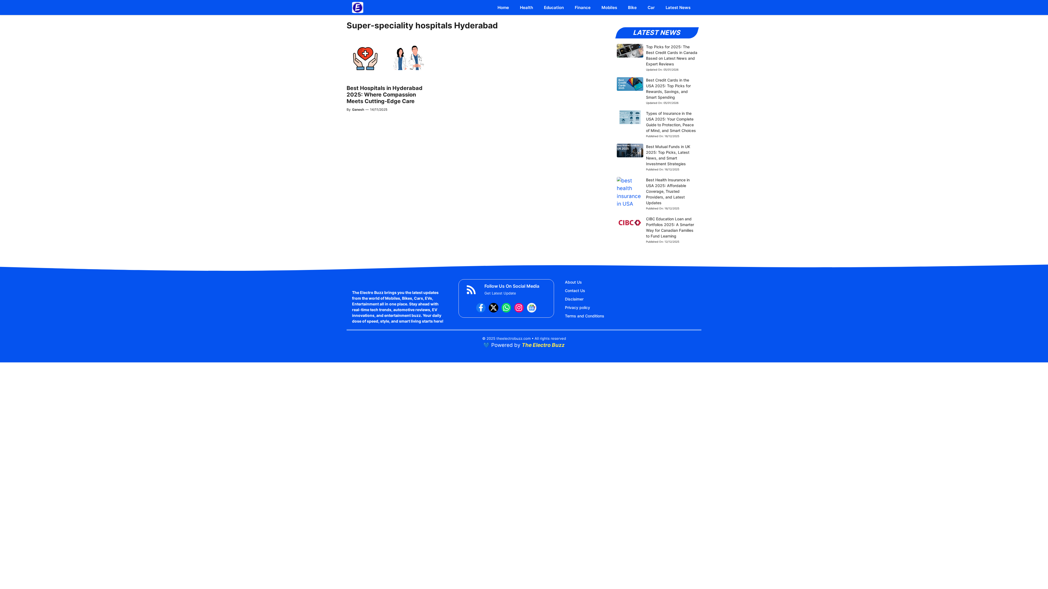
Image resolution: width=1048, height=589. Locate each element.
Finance (583, 7)
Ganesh (358, 109)
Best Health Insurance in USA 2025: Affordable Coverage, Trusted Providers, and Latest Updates (668, 191)
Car (651, 7)
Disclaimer (574, 299)
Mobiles (609, 7)
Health (526, 7)
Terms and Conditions (584, 316)
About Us (573, 282)
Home (503, 7)
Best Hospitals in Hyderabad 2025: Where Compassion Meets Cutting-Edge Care (384, 94)
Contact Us (575, 290)
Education (554, 7)
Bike (632, 7)
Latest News (678, 7)
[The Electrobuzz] (357, 7)
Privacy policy (577, 307)
